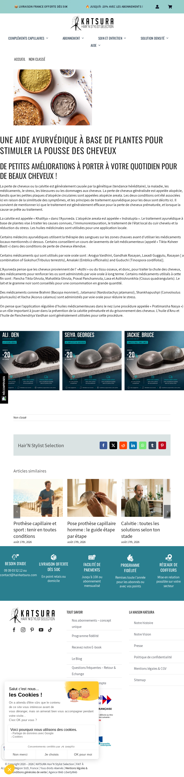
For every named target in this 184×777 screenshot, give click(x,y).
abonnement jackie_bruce (154, 367)
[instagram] (23, 630)
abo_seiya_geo (102, 367)
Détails (46, 384)
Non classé (19, 417)
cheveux (23, 186)
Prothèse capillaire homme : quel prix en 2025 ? (38, 497)
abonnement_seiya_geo (83, 371)
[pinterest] (32, 630)
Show (4, 388)
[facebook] (14, 630)
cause (4, 209)
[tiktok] (50, 630)
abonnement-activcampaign (154, 371)
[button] (16, 511)
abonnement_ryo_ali (20, 369)
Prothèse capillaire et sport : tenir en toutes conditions (145, 497)
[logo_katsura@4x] (92, 17)
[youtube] (41, 630)
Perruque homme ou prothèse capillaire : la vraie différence (92, 497)
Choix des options (21, 384)
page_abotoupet (39, 373)
